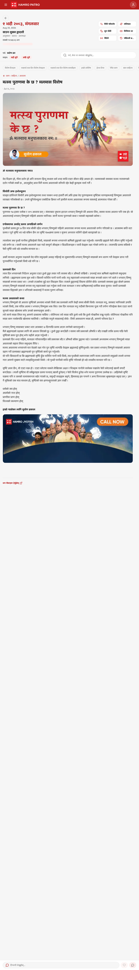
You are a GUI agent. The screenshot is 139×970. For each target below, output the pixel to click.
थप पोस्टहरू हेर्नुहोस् (11, 483)
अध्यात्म (22, 75)
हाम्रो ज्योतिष (86, 68)
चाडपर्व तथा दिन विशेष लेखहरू (33, 68)
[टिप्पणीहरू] (132, 965)
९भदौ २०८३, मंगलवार (21, 23)
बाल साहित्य (128, 68)
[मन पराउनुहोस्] (124, 965)
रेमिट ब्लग (113, 68)
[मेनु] (6, 5)
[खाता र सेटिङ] (133, 5)
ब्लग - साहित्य (11, 75)
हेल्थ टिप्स (100, 68)
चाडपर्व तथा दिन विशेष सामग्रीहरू (63, 68)
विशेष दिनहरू (10, 68)
